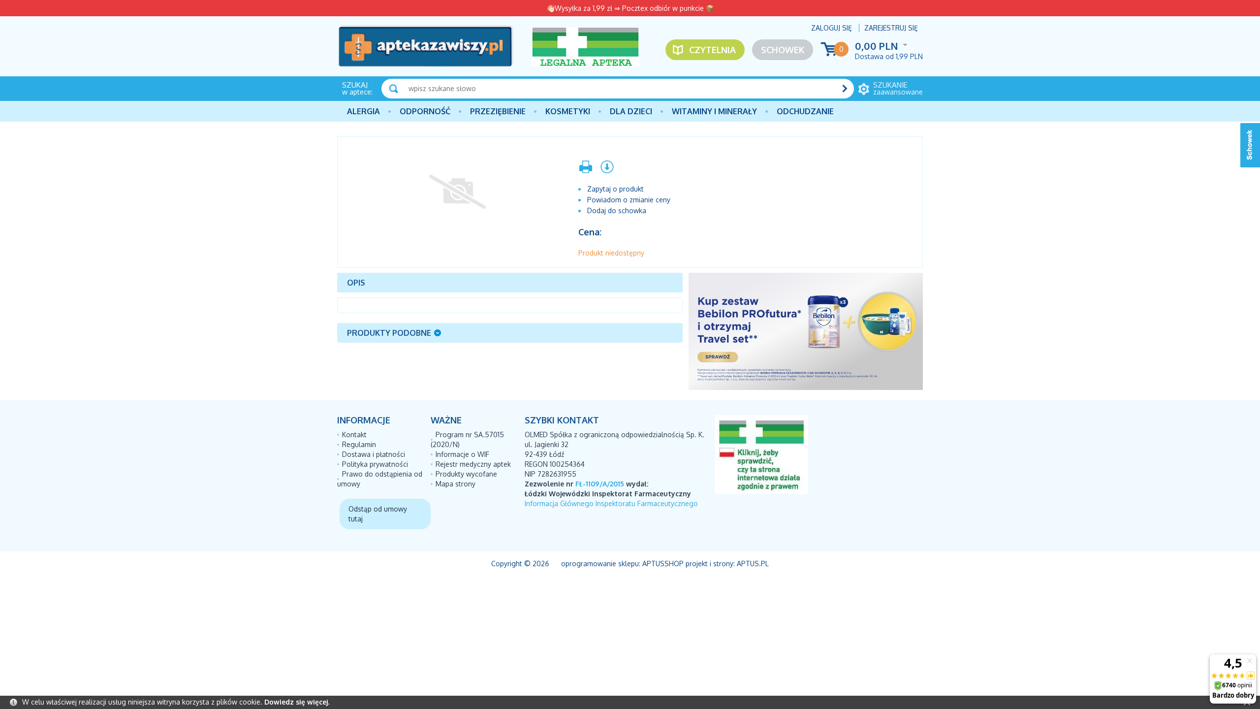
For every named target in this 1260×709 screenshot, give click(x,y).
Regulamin (359, 444)
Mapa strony (455, 484)
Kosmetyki (567, 111)
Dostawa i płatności (373, 454)
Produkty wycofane (466, 474)
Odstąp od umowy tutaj (377, 514)
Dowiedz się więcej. (296, 702)
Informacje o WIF (462, 454)
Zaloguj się (831, 28)
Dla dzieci (631, 111)
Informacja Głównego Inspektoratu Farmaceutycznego (611, 503)
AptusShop (663, 563)
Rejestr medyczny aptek (473, 464)
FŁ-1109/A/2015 (599, 484)
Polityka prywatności (375, 464)
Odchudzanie (805, 111)
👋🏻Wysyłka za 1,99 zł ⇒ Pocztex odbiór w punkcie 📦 (630, 8)
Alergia (363, 111)
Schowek (782, 49)
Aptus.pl (753, 563)
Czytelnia (712, 49)
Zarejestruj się (891, 28)
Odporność (425, 111)
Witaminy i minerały (714, 111)
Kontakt (354, 434)
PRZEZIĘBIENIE (498, 111)
